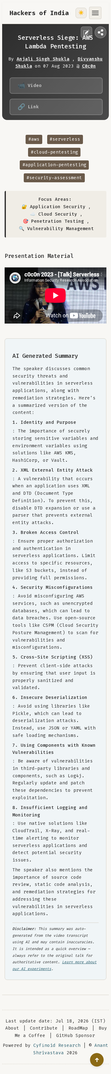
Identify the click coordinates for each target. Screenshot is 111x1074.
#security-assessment (54, 178)
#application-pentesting (54, 165)
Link (28, 107)
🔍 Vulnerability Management (56, 229)
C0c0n (89, 66)
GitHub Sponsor (75, 1036)
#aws (33, 139)
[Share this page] (100, 32)
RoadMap (78, 1028)
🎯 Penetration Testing (53, 221)
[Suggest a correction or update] (86, 32)
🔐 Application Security (53, 207)
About (12, 1028)
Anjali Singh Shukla (43, 59)
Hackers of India (39, 13)
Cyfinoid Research (56, 1045)
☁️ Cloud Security (53, 214)
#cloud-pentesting (54, 152)
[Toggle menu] (95, 13)
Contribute (44, 1028)
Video (30, 85)
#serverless (65, 139)
